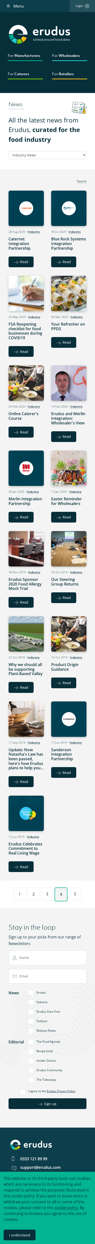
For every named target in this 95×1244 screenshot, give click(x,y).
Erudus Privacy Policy (61, 1091)
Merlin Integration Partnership (25, 501)
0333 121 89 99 (33, 1159)
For (24, 55)
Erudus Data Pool (48, 1011)
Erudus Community (49, 1070)
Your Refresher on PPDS (68, 326)
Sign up (50, 1103)
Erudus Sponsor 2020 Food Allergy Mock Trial (25, 584)
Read (24, 261)
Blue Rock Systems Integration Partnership (68, 243)
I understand (19, 1235)
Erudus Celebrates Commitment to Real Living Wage (25, 848)
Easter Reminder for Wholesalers (66, 501)
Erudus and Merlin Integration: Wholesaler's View (68, 418)
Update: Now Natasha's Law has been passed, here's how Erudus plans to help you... (26, 759)
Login (79, 6)
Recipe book (45, 1051)
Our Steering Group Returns (65, 582)
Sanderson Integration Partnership (62, 754)
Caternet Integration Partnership (19, 243)
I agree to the (51, 1091)
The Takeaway (46, 1080)
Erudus (41, 992)
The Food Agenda (48, 1041)
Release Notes (46, 1030)
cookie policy (66, 1207)
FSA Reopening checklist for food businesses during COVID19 (25, 330)
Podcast (42, 1021)
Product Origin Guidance (64, 667)
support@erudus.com (40, 1167)
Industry (34, 232)
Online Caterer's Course (23, 416)
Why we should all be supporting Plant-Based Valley (26, 669)
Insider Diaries (46, 1061)
